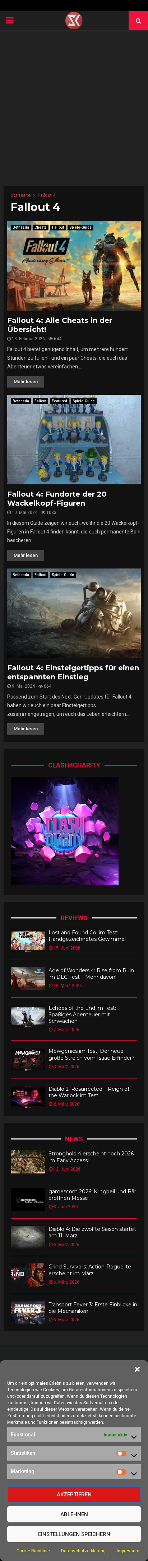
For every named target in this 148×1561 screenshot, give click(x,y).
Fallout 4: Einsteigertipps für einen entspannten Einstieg (73, 672)
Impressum (128, 1550)
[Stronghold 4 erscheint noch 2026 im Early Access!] (28, 1161)
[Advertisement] (74, 108)
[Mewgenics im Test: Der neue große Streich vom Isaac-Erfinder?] (28, 1059)
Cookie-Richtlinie (33, 1550)
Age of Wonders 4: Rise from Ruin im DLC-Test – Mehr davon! (91, 973)
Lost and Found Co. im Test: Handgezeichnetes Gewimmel (87, 935)
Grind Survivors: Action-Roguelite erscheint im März (89, 1269)
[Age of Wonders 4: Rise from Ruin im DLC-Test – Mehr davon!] (28, 978)
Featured (59, 401)
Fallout (58, 227)
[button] (137, 1369)
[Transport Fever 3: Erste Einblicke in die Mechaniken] (28, 1312)
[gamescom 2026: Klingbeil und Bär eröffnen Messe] (28, 1199)
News (74, 1139)
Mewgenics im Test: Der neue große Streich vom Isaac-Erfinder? (91, 1054)
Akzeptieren (74, 1494)
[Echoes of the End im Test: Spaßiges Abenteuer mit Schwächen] (28, 1016)
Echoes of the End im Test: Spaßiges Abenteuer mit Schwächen (82, 1014)
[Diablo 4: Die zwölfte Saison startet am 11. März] (28, 1237)
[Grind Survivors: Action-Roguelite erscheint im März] (28, 1274)
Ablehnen (74, 1514)
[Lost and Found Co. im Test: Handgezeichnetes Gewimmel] (28, 940)
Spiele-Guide (80, 227)
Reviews (74, 918)
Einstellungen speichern (74, 1534)
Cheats (40, 227)
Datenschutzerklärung (83, 1550)
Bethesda (21, 227)
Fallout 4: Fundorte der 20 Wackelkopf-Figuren (57, 498)
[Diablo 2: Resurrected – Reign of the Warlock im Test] (28, 1097)
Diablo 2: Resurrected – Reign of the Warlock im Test (88, 1092)
